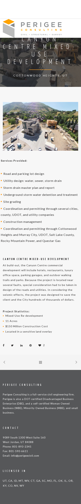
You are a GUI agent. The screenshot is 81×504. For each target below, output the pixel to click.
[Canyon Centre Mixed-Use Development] (4, 345)
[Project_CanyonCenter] (40, 126)
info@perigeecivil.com (25, 455)
